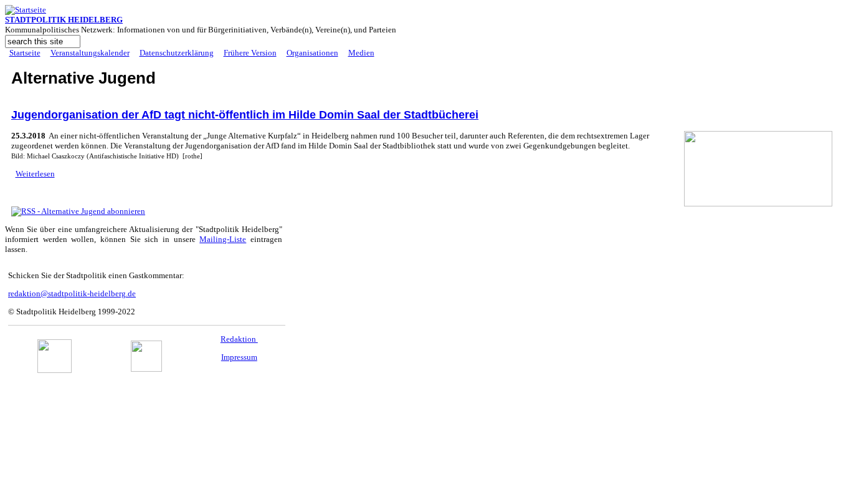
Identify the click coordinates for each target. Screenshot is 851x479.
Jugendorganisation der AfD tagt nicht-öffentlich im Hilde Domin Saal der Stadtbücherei (244, 115)
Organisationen (312, 52)
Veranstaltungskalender (90, 52)
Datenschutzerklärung (177, 52)
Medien (361, 52)
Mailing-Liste (222, 239)
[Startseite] (25, 9)
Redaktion (239, 339)
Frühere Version (250, 52)
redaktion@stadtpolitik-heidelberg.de (72, 293)
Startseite (24, 52)
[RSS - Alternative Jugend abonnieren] (78, 211)
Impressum (239, 357)
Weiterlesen (35, 173)
